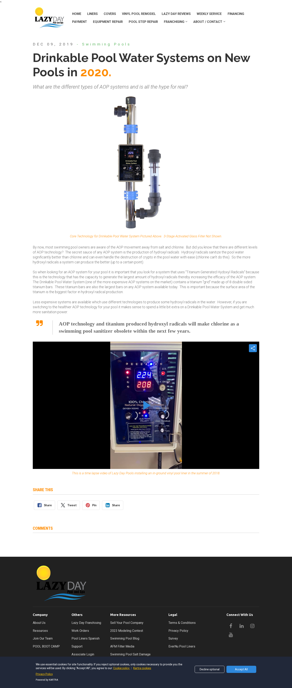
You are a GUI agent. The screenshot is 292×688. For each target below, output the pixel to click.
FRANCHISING (174, 22)
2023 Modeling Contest (126, 631)
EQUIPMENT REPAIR (108, 22)
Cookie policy (121, 668)
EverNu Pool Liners (181, 646)
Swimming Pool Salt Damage (130, 654)
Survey (173, 638)
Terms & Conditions (182, 623)
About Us (39, 623)
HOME (76, 14)
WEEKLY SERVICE (209, 14)
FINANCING (236, 14)
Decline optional (209, 669)
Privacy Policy (178, 631)
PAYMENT (79, 22)
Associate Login (83, 654)
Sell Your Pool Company (126, 623)
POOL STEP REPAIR (143, 22)
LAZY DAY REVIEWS (176, 14)
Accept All (241, 669)
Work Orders (80, 631)
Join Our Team (43, 638)
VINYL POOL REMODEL (139, 14)
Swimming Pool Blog (124, 638)
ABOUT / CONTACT (207, 22)
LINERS (92, 14)
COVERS (110, 14)
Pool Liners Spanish (86, 638)
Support (77, 646)
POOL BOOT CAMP (46, 646)
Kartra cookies (142, 668)
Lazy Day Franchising (86, 623)
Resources (40, 631)
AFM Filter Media (122, 646)
